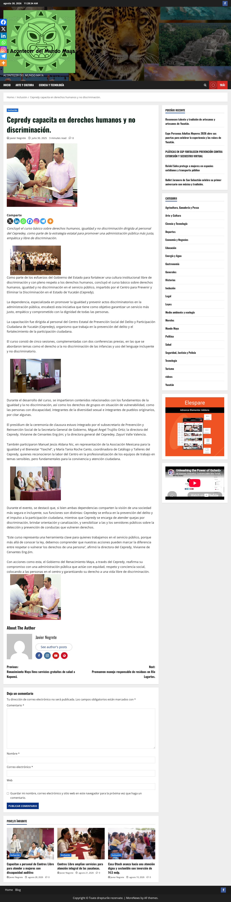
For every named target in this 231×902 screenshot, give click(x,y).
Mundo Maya (172, 328)
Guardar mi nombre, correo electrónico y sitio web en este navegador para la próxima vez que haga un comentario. (76, 795)
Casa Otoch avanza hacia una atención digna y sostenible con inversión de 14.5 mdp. (131, 868)
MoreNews (133, 898)
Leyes (168, 304)
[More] (50, 221)
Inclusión (12, 110)
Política (169, 336)
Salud (168, 344)
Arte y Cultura (25, 85)
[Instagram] (36, 221)
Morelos (169, 320)
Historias (170, 280)
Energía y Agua (173, 256)
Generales (170, 272)
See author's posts (54, 647)
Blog (18, 890)
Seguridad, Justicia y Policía (180, 353)
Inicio (6, 85)
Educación (170, 248)
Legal (168, 296)
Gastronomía (172, 264)
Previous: (41, 672)
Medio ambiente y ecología (180, 312)
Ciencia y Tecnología (51, 85)
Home (9, 890)
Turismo (169, 369)
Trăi (222, 85)
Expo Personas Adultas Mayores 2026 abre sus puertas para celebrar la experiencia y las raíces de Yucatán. (193, 137)
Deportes (170, 232)
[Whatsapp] (23, 221)
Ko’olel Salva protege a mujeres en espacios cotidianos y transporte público (189, 168)
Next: (123, 672)
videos (168, 377)
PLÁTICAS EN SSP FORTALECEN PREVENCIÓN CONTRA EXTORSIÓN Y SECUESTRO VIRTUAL (194, 154)
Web (10, 780)
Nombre (13, 753)
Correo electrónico (20, 767)
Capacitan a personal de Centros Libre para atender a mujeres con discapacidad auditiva (30, 868)
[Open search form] (205, 85)
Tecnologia (171, 361)
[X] (10, 221)
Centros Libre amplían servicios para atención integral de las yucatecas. (80, 866)
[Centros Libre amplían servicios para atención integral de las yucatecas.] (81, 843)
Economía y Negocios (176, 240)
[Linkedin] (17, 221)
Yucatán (169, 385)
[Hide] (1, 69)
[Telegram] (43, 221)
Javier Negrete (18, 138)
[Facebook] (30, 221)
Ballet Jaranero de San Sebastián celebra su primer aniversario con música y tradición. (193, 182)
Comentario (15, 705)
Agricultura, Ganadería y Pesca (182, 207)
